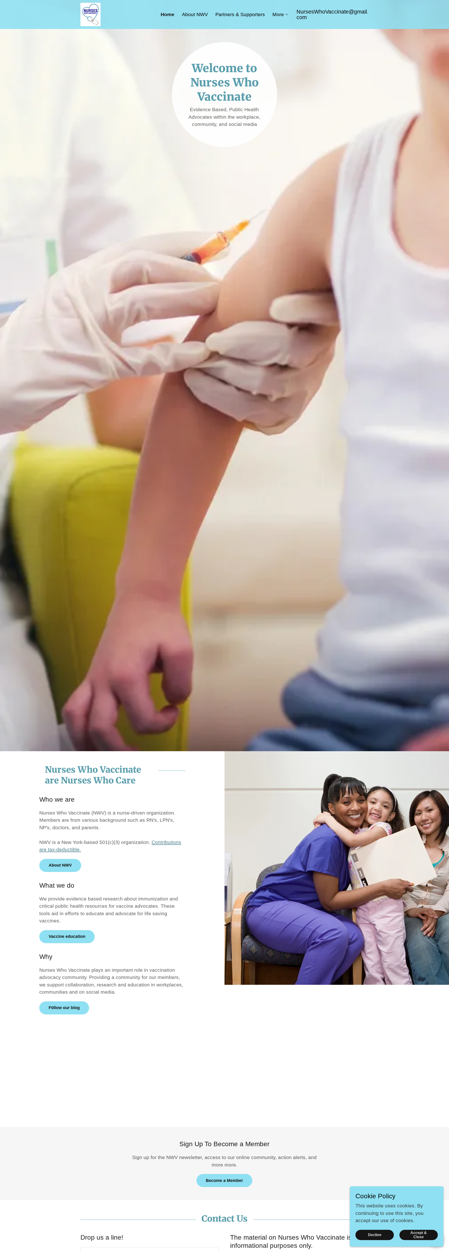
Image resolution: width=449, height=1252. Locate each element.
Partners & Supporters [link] (240, 14)
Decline (374, 1235)
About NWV (60, 865)
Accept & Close (418, 1235)
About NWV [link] (195, 14)
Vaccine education (67, 936)
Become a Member (224, 1180)
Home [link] (167, 14)
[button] (280, 14)
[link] (90, 14)
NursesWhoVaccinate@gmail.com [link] (332, 14)
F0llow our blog (64, 1007)
